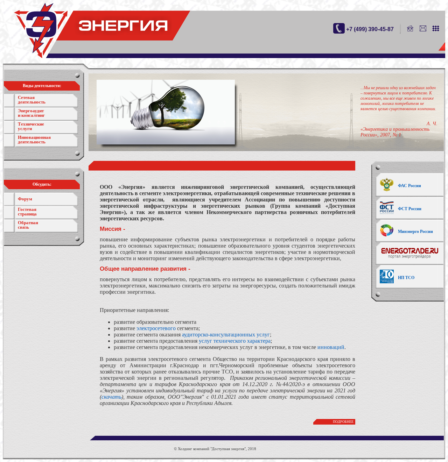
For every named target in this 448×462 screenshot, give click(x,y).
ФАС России (409, 185)
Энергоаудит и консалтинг (31, 113)
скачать (111, 397)
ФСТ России (409, 208)
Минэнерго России (415, 231)
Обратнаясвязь (28, 225)
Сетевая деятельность (32, 100)
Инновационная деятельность (34, 139)
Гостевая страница (27, 211)
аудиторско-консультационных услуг (226, 334)
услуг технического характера (235, 341)
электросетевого (156, 328)
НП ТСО (406, 277)
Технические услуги (31, 126)
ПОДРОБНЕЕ (343, 422)
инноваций (330, 347)
